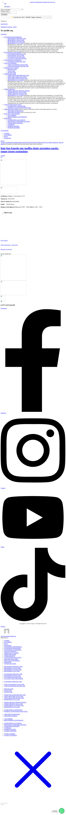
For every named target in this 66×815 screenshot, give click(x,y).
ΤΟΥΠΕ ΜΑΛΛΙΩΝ (10, 663)
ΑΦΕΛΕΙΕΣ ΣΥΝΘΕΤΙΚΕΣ (15, 111)
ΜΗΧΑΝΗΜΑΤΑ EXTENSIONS (17, 117)
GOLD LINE (11, 71)
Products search (5, 11)
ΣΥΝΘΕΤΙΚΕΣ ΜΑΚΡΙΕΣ (15, 123)
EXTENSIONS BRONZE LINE (17, 54)
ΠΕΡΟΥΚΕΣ (7, 118)
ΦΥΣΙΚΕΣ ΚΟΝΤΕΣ (13, 126)
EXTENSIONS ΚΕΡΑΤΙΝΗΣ (12, 52)
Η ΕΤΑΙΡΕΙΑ (8, 135)
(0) (1, 157)
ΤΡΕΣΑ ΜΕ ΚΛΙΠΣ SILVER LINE (18, 78)
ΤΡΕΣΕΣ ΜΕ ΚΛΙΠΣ (10, 74)
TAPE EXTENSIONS (10, 63)
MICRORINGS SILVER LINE (16, 41)
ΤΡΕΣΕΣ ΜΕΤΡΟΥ (9, 89)
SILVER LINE (12, 72)
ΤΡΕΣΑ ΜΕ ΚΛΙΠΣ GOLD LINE (17, 77)
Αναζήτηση (4, 14)
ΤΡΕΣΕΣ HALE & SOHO (11, 68)
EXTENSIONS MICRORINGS (13, 37)
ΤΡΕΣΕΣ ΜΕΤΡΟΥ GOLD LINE (17, 92)
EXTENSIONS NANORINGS (12, 60)
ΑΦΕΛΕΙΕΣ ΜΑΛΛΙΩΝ (11, 109)
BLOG (6, 136)
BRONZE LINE (12, 69)
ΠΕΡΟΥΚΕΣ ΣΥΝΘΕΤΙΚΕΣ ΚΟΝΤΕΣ (19, 121)
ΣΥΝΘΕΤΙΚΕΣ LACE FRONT (16, 120)
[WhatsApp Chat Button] (61, 810)
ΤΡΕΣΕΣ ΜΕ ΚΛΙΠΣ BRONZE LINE (18, 75)
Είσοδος (3, 626)
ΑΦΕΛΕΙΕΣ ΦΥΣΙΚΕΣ (14, 112)
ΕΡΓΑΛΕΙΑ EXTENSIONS (12, 114)
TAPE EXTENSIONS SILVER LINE (18, 66)
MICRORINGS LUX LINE (15, 43)
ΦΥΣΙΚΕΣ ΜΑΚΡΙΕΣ (14, 127)
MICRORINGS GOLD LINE (16, 40)
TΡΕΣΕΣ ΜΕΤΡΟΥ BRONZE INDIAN (19, 91)
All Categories (5, 130)
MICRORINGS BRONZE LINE (17, 38)
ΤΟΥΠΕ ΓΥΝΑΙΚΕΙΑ (10, 735)
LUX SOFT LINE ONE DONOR (17, 58)
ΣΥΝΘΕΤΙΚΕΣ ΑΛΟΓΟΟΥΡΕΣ (17, 106)
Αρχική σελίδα (5, 142)
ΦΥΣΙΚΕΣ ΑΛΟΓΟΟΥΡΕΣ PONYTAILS (19, 107)
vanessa (3, 155)
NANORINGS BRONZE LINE (16, 61)
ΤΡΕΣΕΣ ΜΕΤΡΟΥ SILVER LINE (17, 94)
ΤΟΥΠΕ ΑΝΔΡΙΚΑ (9, 734)
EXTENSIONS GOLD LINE (16, 55)
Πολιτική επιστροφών (6, 249)
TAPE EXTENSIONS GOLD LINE (18, 64)
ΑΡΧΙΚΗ (6, 133)
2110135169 (4, 24)
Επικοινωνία (7, 138)
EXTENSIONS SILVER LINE (16, 57)
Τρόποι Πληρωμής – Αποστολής (9, 245)
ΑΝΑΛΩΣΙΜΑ (12, 115)
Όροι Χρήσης (4, 240)
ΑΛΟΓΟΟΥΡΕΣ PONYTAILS (12, 104)
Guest (8, 636)
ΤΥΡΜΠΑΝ (11, 124)
